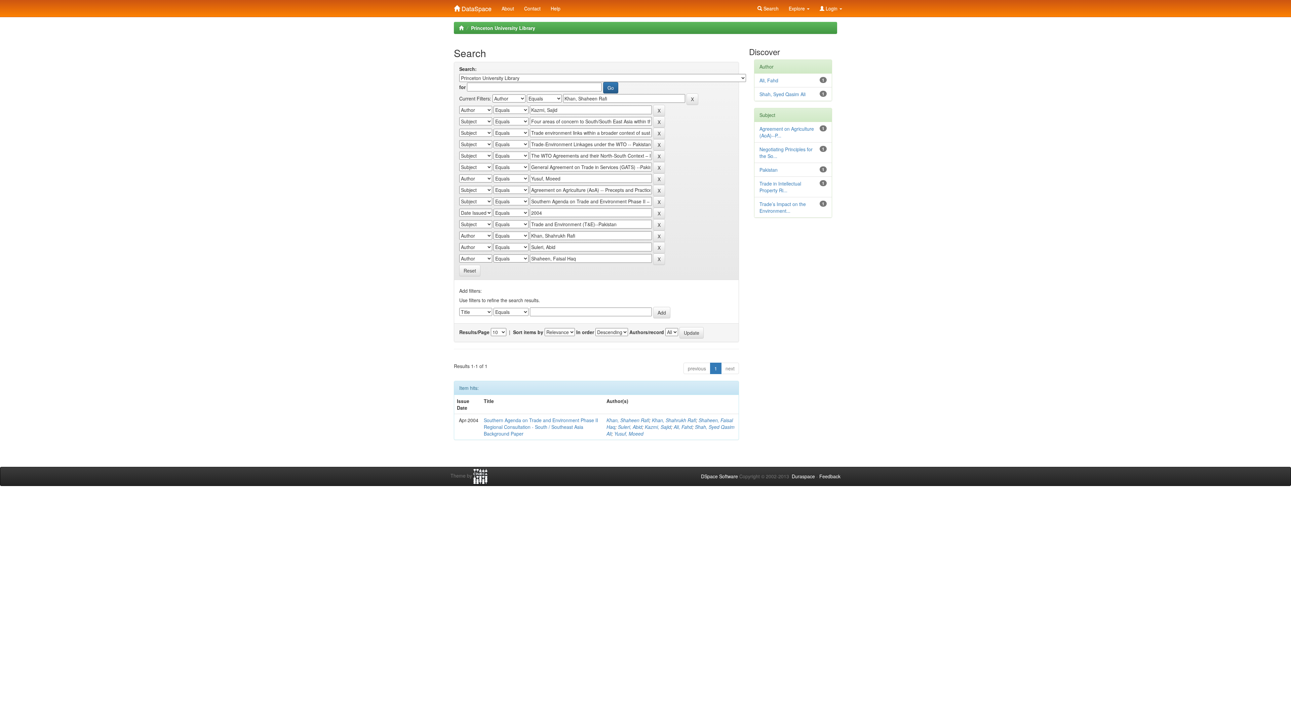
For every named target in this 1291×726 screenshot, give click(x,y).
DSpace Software (719, 476)
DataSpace (476, 7)
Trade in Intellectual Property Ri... (780, 187)
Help (555, 8)
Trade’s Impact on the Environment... (782, 207)
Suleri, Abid (630, 427)
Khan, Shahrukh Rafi (674, 420)
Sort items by (528, 332)
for (462, 87)
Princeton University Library (503, 28)
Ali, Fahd (683, 427)
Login (831, 8)
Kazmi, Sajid (658, 427)
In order (585, 332)
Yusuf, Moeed (628, 433)
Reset (470, 270)
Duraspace (803, 476)
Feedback (829, 476)
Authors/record (646, 332)
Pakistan (768, 169)
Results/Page (474, 332)
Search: (468, 69)
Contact (532, 8)
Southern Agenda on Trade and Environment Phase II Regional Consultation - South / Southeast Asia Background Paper (541, 427)
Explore (797, 8)
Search (770, 8)
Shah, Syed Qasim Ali (782, 94)
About (508, 8)
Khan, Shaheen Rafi (628, 420)
